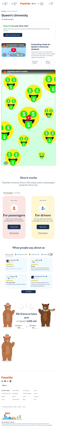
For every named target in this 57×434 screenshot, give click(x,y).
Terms (24, 407)
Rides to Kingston (48, 62)
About (35, 390)
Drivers (14, 396)
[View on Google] (7, 260)
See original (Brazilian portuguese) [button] (15, 268)
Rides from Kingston (35, 62)
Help (35, 399)
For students (26, 390)
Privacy (19, 407)
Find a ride (6, 3)
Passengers (15, 393)
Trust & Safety (15, 399)
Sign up (3, 396)
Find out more (14, 233)
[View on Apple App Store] (32, 260)
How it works (42, 3)
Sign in (52, 3)
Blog (24, 399)
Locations (36, 396)
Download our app (6, 393)
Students (3, 11)
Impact (35, 393)
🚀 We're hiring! (5, 390)
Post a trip (15, 3)
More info (49, 425)
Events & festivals (27, 393)
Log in (3, 399)
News (24, 396)
